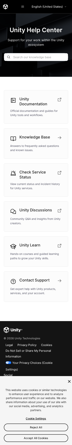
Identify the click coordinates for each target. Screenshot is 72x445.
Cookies (46, 345)
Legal (9, 345)
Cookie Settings (36, 418)
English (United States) (47, 6)
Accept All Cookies (36, 438)
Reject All (36, 427)
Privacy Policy (26, 345)
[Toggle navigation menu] (22, 6)
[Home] (5, 6)
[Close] (69, 381)
